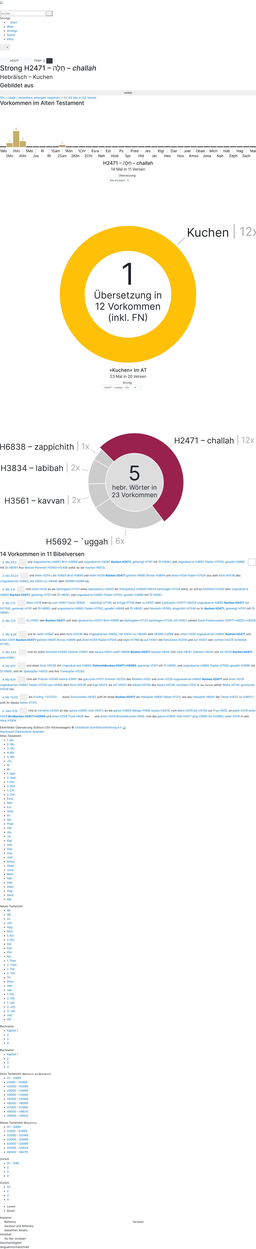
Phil (9, 952)
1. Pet (10, 994)
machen (95, 567)
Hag (9, 891)
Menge (141, 710)
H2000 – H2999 (17, 1086)
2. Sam (11, 777)
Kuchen (121, 561)
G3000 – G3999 (17, 1139)
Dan (9, 849)
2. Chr (11, 794)
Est (9, 807)
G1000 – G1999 (17, 1131)
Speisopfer (36, 671)
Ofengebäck (137, 589)
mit (180, 620)
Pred (10, 824)
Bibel (10, 26)
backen (160, 652)
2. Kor (11, 939)
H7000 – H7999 (17, 1107)
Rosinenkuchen (130, 716)
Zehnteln (203, 652)
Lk (8, 918)
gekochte (93, 679)
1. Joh (10, 1002)
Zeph (10, 886)
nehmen (78, 652)
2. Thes (12, 965)
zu (148, 602)
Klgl (9, 840)
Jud (9, 1015)
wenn (39, 589)
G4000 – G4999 (17, 1143)
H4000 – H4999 (17, 1094)
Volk (95, 710)
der (36, 581)
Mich (10, 874)
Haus (8, 720)
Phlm (10, 981)
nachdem (186, 685)
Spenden (38, 731)
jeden (240, 710)
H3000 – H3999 (17, 1090)
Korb (227, 575)
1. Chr (10, 790)
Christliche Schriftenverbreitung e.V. (98, 727)
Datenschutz (23, 731)
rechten (224, 640)
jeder (232, 716)
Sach (10, 895)
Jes (9, 832)
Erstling (45, 697)
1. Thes (11, 960)
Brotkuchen (26, 716)
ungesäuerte (97, 561)
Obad (10, 865)
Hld (9, 828)
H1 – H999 (14, 1078)
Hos (9, 853)
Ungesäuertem (76, 665)
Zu (32, 620)
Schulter (115, 679)
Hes (9, 844)
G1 (8, 1187)
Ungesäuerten (14, 581)
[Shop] (4, 54)
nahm (45, 634)
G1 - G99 (13, 1163)
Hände (141, 685)
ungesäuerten (210, 634)
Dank (76, 602)
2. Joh (11, 1006)
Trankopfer (72, 671)
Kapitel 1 (12, 1030)
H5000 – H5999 (17, 1099)
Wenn (33, 602)
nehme (68, 679)
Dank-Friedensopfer (227, 620)
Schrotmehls (83, 697)
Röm (10, 931)
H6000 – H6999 (17, 1103)
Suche (11, 35)
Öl (164, 561)
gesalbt (235, 561)
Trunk (76, 716)
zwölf (121, 652)
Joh (9, 923)
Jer (9, 836)
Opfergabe (68, 589)
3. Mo (10, 748)
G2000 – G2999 (17, 1135)
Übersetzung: (127, 175)
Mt (8, 910)
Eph (9, 948)
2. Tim (11, 973)
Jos (9, 761)
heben (172, 697)
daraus (103, 652)
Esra (10, 798)
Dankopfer (179, 602)
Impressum (7, 731)
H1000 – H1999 (17, 1082)
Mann (185, 710)
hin (216, 716)
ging (199, 716)
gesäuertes (90, 620)
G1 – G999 (14, 1127)
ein (226, 652)
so (246, 697)
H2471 (14, 60)
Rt (8, 769)
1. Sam (11, 773)
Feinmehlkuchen (114, 665)
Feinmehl (213, 589)
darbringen (168, 589)
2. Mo (10, 744)
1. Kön (10, 782)
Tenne (229, 697)
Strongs (12, 30)
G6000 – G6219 (17, 1152)
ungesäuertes (47, 561)
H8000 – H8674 (17, 1111)
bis (200, 710)
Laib (59, 575)
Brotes (155, 575)
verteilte (48, 710)
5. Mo (10, 756)
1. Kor (10, 935)
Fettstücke (175, 640)
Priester (48, 679)
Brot (69, 561)
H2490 (128, 92)
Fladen (214, 561)
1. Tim (10, 969)
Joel (10, 857)
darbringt (100, 602)
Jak (9, 990)
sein (7, 657)
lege (100, 685)
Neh (9, 803)
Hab (9, 882)
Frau (220, 710)
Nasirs (166, 685)
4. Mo (10, 752)
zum (59, 602)
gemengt (143, 561)
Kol (9, 956)
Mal (9, 899)
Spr (9, 819)
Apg (9, 927)
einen (42, 575)
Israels (160, 710)
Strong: (127, 382)
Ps (8, 815)
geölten (136, 575)
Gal (9, 944)
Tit (8, 977)
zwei (184, 652)
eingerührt (184, 608)
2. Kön (11, 786)
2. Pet (11, 998)
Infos (10, 39)
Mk (9, 914)
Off (9, 1019)
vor (50, 581)
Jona (10, 870)
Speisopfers (101, 589)
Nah (9, 878)
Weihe (231, 685)
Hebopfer (152, 697)
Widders (141, 679)
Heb (9, 986)
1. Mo (10, 740)
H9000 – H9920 (17, 1115)
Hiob (10, 811)
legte (131, 640)
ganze (78, 710)
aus (55, 685)
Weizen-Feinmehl (46, 567)
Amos (10, 861)
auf (151, 640)
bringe (125, 602)
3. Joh (11, 1011)
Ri (8, 765)
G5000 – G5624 (17, 1147)
